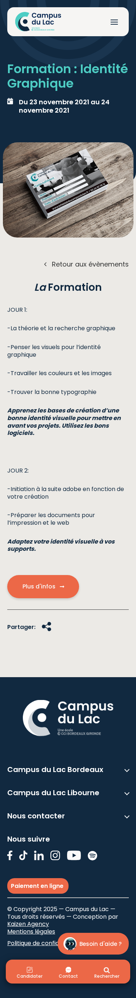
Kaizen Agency (28, 924)
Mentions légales (31, 931)
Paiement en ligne (38, 886)
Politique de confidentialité (44, 943)
